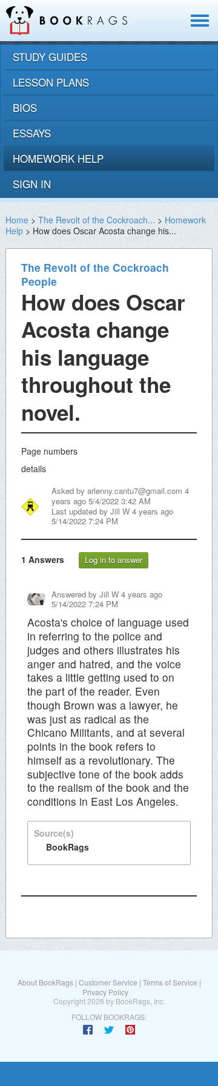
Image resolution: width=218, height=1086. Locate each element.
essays (32, 132)
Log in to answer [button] (113, 559)
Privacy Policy (105, 992)
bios (25, 107)
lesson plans (51, 82)
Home (16, 220)
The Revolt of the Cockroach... (96, 220)
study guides (50, 56)
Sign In (32, 183)
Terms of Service (170, 982)
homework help (58, 158)
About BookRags (45, 982)
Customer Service (108, 982)
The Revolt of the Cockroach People (95, 274)
